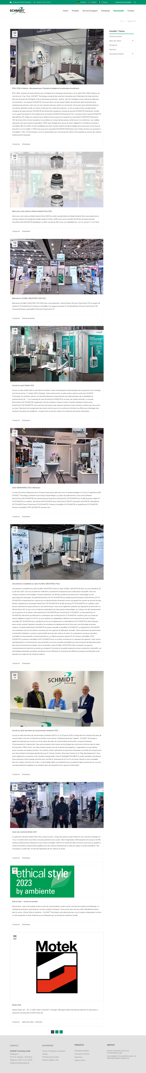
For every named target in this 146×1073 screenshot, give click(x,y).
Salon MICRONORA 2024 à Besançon (26, 488)
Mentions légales (48, 1060)
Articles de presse (28, 318)
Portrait (44, 1051)
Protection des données (50, 1057)
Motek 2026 (16, 1005)
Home (122, 21)
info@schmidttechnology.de (19, 1063)
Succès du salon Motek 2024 (23, 385)
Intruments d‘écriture (82, 1054)
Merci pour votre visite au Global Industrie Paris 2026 (32, 211)
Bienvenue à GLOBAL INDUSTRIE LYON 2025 (29, 298)
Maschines (78, 1057)
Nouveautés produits (116, 54)
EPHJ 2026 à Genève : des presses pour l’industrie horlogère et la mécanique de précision (45, 88)
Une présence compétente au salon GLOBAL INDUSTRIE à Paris (36, 584)
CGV (56, 1060)
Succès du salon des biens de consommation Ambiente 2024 (35, 731)
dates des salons (28, 1022)
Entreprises (26, 144)
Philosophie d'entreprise (57, 1051)
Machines (38, 1022)
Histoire (45, 1054)
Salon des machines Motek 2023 (24, 832)
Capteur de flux (80, 1060)
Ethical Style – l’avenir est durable (25, 902)
